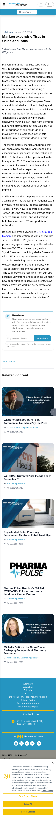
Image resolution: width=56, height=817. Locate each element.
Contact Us (28, 693)
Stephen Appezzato (30, 427)
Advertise (28, 686)
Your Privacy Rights (28, 706)
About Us (28, 683)
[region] (28, 788)
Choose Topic (25, 12)
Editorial (28, 690)
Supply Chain (9, 361)
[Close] (53, 763)
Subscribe (41, 338)
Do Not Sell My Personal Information (28, 696)
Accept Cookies (28, 812)
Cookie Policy (47, 790)
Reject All (28, 804)
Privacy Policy (28, 700)
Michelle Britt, (13, 657)
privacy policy (10, 346)
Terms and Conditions (28, 703)
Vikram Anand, (13, 427)
